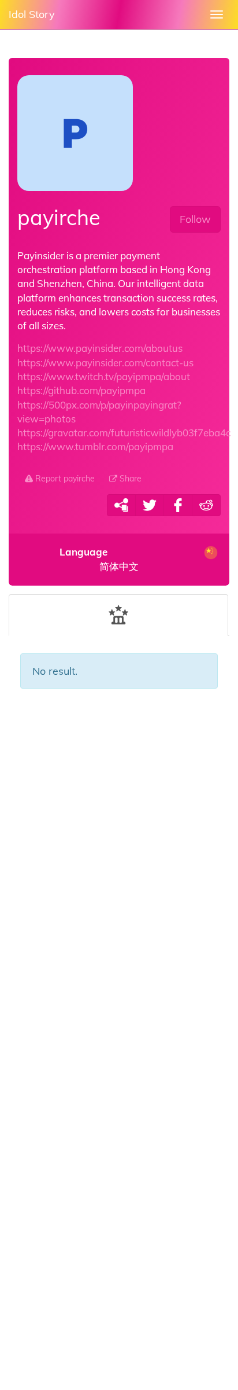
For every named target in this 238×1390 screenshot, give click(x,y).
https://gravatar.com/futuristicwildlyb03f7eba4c (123, 432)
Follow (195, 219)
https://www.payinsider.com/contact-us (105, 362)
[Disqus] (119, 884)
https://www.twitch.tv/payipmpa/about (103, 376)
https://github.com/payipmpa (81, 390)
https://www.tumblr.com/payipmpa (95, 446)
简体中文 (99, 559)
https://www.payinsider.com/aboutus (100, 348)
